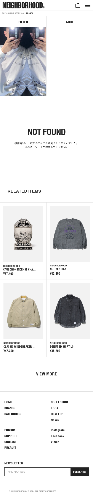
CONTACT (10, 442)
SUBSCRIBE (79, 472)
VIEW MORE (46, 374)
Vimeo (55, 442)
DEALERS (57, 414)
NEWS (55, 420)
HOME (8, 402)
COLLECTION (59, 402)
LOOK (54, 408)
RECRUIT (10, 448)
